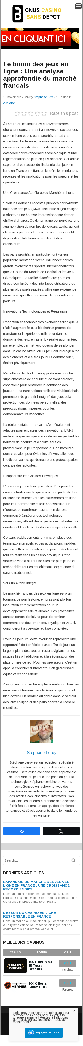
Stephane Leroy (44, 97)
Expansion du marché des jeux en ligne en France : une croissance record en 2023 (36, 885)
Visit (67, 963)
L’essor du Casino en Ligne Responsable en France (29, 914)
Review (67, 970)
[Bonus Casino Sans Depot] (40, 24)
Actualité (9, 103)
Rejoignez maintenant (47, 1032)
